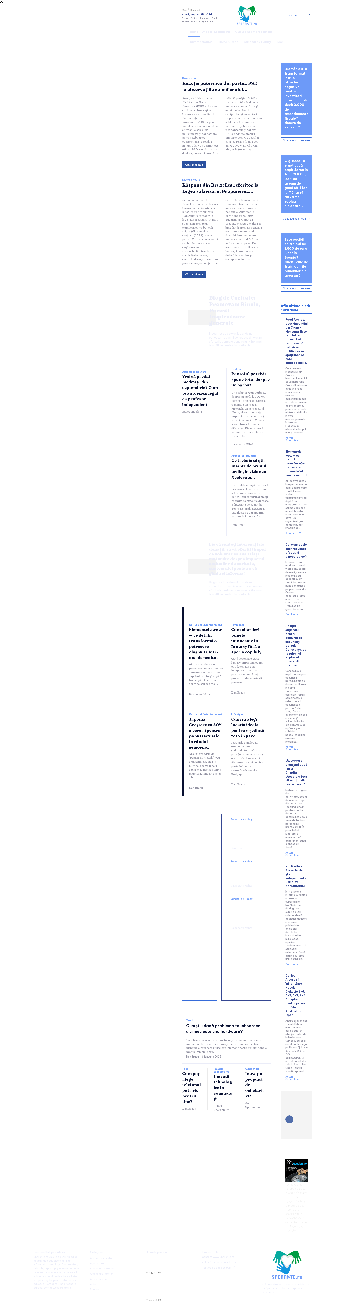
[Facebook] (308, 15)
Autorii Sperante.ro (221, 1108)
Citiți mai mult (194, 164)
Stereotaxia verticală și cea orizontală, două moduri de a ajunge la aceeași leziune (245, 832)
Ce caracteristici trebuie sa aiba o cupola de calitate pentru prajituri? (200, 905)
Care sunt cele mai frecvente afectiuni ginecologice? (296, 550)
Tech (190, 1020)
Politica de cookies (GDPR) (218, 1267)
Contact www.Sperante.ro (218, 1256)
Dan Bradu (238, 525)
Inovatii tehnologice (221, 1070)
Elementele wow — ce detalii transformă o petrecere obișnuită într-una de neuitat (296, 463)
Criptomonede (298, 1222)
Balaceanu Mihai (242, 444)
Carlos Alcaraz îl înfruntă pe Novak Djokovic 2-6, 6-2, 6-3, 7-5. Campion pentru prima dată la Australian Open (295, 995)
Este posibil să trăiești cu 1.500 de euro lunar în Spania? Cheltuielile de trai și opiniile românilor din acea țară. (296, 257)
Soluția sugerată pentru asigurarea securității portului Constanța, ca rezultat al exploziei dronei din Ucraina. (295, 645)
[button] (307, 36)
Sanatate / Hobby (241, 819)
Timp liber (237, 625)
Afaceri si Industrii (194, 371)
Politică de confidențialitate (219, 1262)
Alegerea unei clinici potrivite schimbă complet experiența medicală (244, 912)
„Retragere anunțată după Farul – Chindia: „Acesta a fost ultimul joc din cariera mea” (296, 772)
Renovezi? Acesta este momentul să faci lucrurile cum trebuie (199, 868)
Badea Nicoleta (192, 411)
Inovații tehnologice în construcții (223, 1087)
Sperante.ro (273, 1288)
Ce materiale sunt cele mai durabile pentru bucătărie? (200, 984)
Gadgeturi (252, 1069)
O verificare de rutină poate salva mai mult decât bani (199, 835)
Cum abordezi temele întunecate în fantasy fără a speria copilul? (246, 640)
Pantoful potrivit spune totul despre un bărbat (250, 379)
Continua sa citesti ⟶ (296, 140)
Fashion (236, 369)
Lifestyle (237, 714)
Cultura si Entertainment (205, 625)
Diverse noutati (192, 78)
